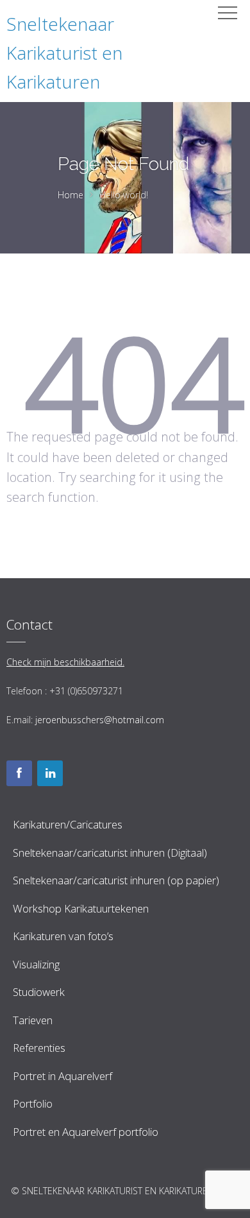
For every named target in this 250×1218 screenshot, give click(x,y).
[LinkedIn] (50, 773)
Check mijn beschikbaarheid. (65, 662)
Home (70, 195)
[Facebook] (19, 773)
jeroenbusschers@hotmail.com (99, 720)
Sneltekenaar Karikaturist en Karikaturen (64, 53)
